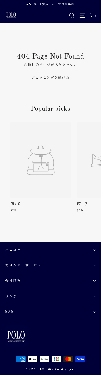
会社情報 (13, 280)
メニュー (13, 249)
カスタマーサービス (23, 265)
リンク (11, 296)
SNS (9, 311)
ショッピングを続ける (51, 77)
